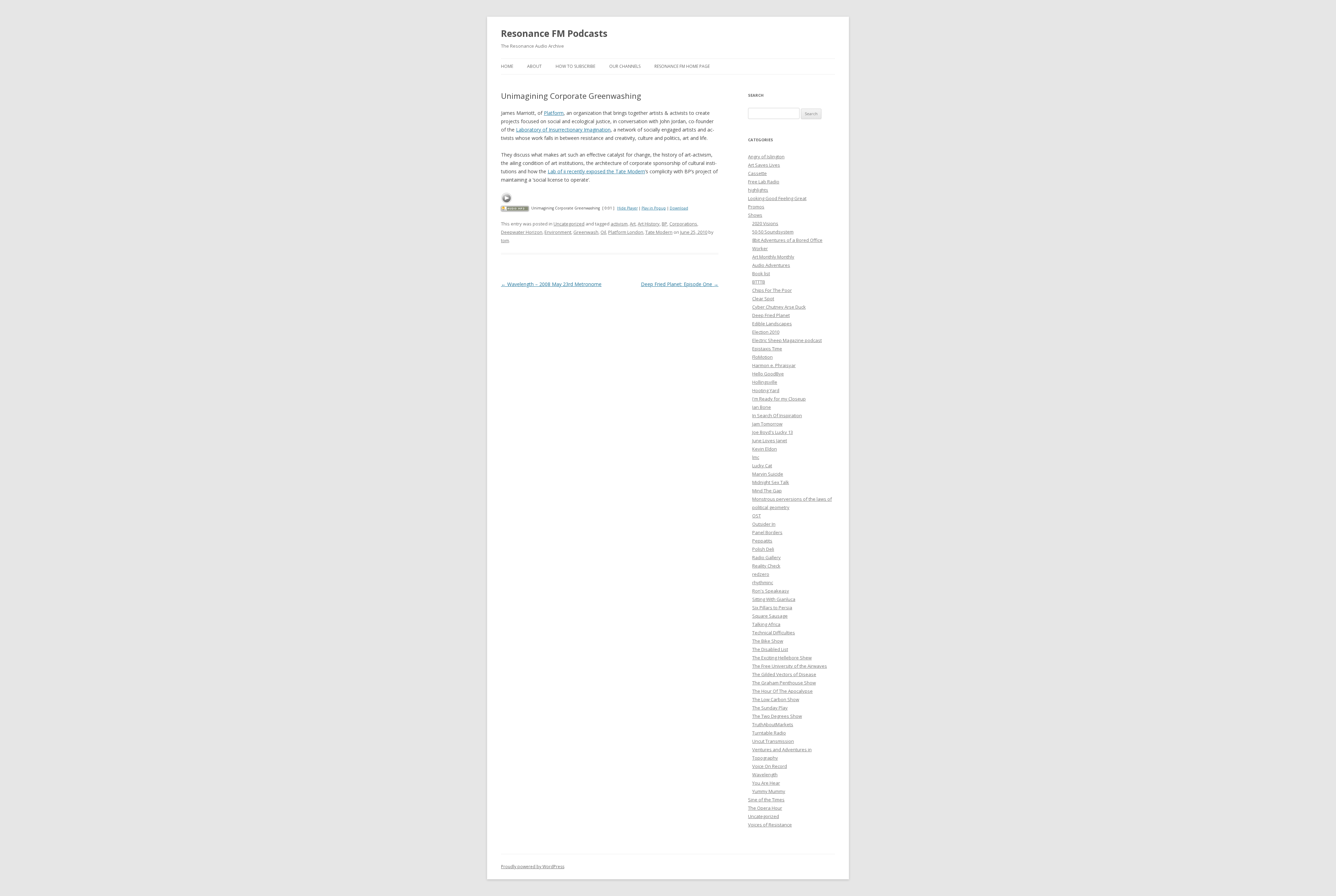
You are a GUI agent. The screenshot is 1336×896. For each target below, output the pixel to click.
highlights (758, 190)
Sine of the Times (766, 799)
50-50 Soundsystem (773, 232)
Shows (755, 215)
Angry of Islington (766, 156)
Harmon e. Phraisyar (774, 365)
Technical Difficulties (773, 632)
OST (756, 516)
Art (633, 224)
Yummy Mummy (768, 791)
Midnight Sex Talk (770, 482)
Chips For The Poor (772, 290)
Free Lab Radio (763, 182)
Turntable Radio (769, 733)
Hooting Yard (765, 390)
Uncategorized (569, 224)
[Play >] (506, 198)
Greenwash (585, 232)
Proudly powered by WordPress (532, 867)
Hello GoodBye (768, 374)
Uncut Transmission (773, 741)
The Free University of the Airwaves (789, 666)
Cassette (757, 173)
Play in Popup (654, 208)
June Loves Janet (769, 440)
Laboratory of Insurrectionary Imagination (563, 129)
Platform (554, 113)
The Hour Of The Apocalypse (782, 691)
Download (679, 208)
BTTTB (758, 282)
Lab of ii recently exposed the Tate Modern (596, 171)
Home (507, 66)
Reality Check (766, 566)
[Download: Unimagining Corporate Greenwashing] (515, 208)
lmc (755, 457)
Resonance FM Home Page (682, 66)
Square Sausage (770, 616)
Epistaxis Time (767, 349)
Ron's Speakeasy (770, 591)
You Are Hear (766, 783)
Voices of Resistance (770, 825)
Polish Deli (763, 549)
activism (619, 224)
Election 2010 (765, 332)
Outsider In (764, 524)
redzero (760, 574)
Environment (557, 232)
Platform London (625, 232)
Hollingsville (764, 382)
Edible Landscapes (772, 323)
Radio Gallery (766, 557)
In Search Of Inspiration (777, 415)
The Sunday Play (770, 708)
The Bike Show (767, 641)
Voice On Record (769, 766)
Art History (649, 224)
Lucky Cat (762, 465)
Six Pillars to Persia (772, 607)
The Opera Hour (765, 808)
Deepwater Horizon (521, 232)
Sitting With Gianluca (773, 599)
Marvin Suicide (767, 474)
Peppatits (762, 541)
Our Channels (625, 66)
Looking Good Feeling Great (777, 198)
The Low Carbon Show (775, 699)
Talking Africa (766, 624)
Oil (603, 232)
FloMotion (762, 357)
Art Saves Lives (764, 165)
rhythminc (762, 582)
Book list (761, 273)
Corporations (683, 224)
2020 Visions (765, 223)
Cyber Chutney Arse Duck (779, 307)
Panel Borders (767, 532)
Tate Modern (659, 232)
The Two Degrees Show (777, 716)
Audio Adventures (771, 265)
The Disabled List (770, 649)
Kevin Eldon (764, 449)
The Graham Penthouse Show (784, 683)
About (534, 66)
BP (664, 224)
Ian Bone (761, 407)
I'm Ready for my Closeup (779, 399)
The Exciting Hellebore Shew (782, 658)
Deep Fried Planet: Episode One (679, 284)
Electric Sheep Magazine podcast (787, 340)
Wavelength (765, 774)
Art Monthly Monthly (773, 257)
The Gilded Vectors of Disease (784, 674)
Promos (756, 207)
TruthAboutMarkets (772, 724)
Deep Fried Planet (771, 315)
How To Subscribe (575, 66)
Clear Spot (763, 298)
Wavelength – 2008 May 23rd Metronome (551, 284)
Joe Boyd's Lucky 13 (772, 432)
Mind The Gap (767, 490)
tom (505, 240)
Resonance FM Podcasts (554, 33)
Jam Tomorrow (767, 424)
